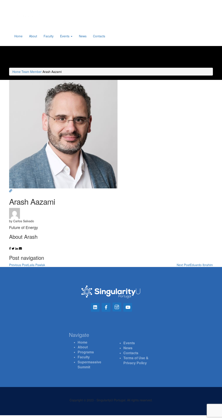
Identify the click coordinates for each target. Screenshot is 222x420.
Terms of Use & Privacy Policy (136, 360)
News (83, 36)
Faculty (49, 36)
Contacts (99, 36)
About (33, 36)
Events (65, 36)
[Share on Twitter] (13, 248)
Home (18, 36)
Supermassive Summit (89, 364)
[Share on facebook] (10, 248)
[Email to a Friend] (20, 248)
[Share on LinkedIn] (17, 248)
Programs (86, 351)
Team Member (31, 71)
